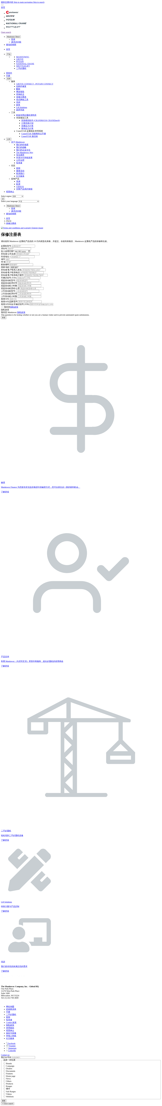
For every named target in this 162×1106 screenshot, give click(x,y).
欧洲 (18, 184)
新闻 (18, 168)
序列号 (4, 249)
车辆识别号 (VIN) (9, 278)
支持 (8, 79)
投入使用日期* (7, 251)
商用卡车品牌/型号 (9, 302)
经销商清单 (11, 1009)
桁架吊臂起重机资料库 (26, 115)
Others (8, 1081)
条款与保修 (11, 1033)
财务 (18, 105)
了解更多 (5, 492)
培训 (18, 102)
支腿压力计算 (27, 126)
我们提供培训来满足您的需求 (14, 966)
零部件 (9, 73)
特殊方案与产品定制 (10, 906)
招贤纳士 (10, 192)
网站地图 (10, 1006)
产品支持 (5, 657)
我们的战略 (21, 147)
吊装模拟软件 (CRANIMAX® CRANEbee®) (40, 120)
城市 (3, 259)
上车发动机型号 (8, 291)
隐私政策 (21, 312)
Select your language (9, 201)
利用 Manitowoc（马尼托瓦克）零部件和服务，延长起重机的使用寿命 (32, 661)
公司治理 (20, 160)
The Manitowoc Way (24, 152)
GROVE (19, 59)
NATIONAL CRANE (25, 64)
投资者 (19, 163)
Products (9, 1084)
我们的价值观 (22, 145)
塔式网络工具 (22, 100)
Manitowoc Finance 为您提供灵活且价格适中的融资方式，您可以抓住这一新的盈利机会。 (40, 487)
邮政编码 (5, 264)
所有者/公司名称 (8, 254)
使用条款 (10, 1028)
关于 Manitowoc (18, 142)
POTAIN (20, 61)
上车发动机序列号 (9, 294)
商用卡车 (5, 299)
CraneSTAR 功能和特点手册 (33, 134)
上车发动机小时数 (9, 296)
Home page (10, 1076)
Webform (10, 1097)
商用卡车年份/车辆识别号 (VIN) (15, 304)
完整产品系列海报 (24, 189)
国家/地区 (5, 267)
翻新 (18, 89)
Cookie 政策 (11, 1022)
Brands (9, 1063)
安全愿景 (20, 155)
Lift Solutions (21, 107)
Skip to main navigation (23, 2)
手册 (8, 76)
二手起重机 (21, 68)
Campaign (10, 1066)
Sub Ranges (11, 1091)
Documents (10, 1071)
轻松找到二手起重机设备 (12, 835)
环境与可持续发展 (24, 157)
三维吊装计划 (27, 123)
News (8, 1079)
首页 (8, 218)
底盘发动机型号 (8, 280)
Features (9, 1074)
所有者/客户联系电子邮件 (12, 275)
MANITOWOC (22, 57)
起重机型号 (6, 246)
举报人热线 (11, 1036)
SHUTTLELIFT (23, 66)
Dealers (9, 1068)
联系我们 (20, 173)
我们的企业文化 (23, 150)
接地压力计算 (27, 128)
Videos (9, 1094)
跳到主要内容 (7, 2)
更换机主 (20, 94)
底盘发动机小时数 (9, 286)
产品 (8, 54)
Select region (6, 196)
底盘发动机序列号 (9, 283)
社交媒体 (20, 176)
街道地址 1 (6, 256)
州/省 (3, 262)
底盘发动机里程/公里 (10, 288)
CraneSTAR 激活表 (29, 136)
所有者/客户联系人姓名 (11, 270)
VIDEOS (20, 187)
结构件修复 (21, 86)
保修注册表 (21, 97)
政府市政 (20, 110)
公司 (8, 139)
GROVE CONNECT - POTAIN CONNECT (34, 84)
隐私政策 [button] (14, 307)
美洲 (18, 181)
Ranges (9, 1086)
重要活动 (20, 171)
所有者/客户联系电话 (10, 272)
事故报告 (20, 92)
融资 (3, 482)
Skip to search (38, 2)
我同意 (11, 307)
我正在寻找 (6, 1057)
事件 (8, 1089)
